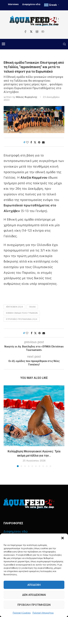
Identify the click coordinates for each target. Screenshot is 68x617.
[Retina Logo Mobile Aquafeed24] (28, 503)
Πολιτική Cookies (22, 612)
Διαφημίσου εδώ (31, 4)
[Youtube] (43, 31)
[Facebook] (25, 31)
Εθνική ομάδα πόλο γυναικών (22, 313)
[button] (62, 538)
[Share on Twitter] (35, 142)
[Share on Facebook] (31, 142)
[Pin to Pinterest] (39, 142)
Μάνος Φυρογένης (26, 96)
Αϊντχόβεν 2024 (14, 307)
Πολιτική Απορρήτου (43, 612)
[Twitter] (31, 31)
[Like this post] (27, 142)
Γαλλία (32, 307)
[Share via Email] (43, 142)
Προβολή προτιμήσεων (34, 604)
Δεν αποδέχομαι (34, 594)
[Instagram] (37, 31)
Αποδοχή (34, 585)
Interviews (13, 4)
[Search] (64, 44)
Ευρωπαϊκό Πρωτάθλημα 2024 (21, 319)
